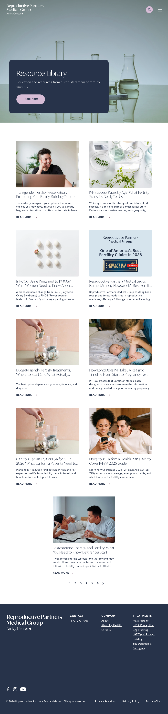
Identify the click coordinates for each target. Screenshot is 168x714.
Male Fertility (140, 621)
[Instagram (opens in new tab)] (15, 689)
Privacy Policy (130, 701)
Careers (106, 630)
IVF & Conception (143, 625)
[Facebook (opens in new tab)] (8, 689)
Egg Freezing (140, 630)
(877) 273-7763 (79, 621)
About (104, 621)
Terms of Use (154, 701)
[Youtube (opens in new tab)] (23, 689)
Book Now (31, 99)
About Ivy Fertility (111, 625)
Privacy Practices (105, 701)
